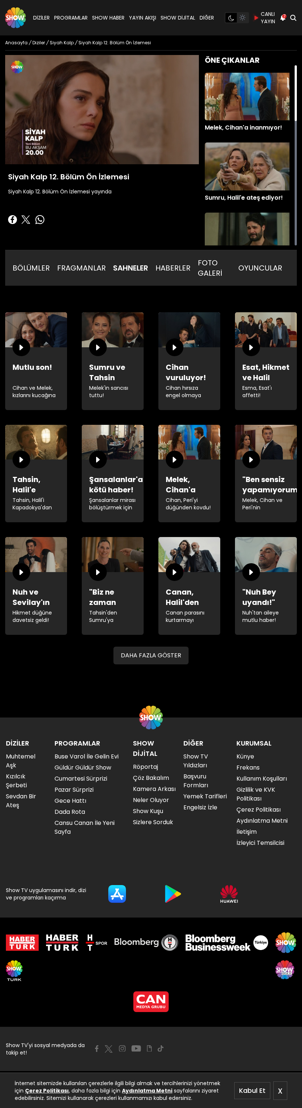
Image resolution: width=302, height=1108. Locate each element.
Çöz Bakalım (151, 778)
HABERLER (172, 268)
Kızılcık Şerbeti (16, 780)
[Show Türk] (14, 970)
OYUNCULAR (260, 268)
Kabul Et (252, 1090)
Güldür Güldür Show (83, 767)
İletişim (246, 831)
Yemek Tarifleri (205, 796)
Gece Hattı (70, 800)
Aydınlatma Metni (147, 1090)
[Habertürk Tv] (62, 943)
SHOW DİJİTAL (178, 17)
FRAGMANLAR (81, 268)
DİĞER (207, 17)
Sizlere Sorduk (153, 822)
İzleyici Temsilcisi (260, 843)
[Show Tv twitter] (108, 1049)
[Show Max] (285, 970)
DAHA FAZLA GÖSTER (151, 655)
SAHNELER (130, 268)
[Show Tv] (15, 17)
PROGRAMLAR (71, 17)
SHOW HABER (108, 17)
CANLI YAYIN (268, 17)
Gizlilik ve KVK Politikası (255, 794)
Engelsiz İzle (200, 807)
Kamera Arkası (154, 789)
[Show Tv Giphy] (149, 1048)
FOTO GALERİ (210, 268)
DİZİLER (41, 17)
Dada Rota (70, 812)
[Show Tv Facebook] (96, 1048)
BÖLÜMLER (31, 268)
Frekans (248, 767)
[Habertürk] (22, 943)
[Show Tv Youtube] (136, 1048)
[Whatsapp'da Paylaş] (40, 219)
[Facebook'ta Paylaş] (12, 219)
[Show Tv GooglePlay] (173, 894)
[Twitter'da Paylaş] (25, 219)
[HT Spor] (96, 943)
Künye (245, 756)
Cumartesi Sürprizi (81, 778)
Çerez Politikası (47, 1090)
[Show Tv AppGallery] (229, 894)
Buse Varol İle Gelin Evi (87, 756)
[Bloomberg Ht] (146, 943)
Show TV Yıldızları (195, 761)
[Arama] (293, 17)
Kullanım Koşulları (261, 778)
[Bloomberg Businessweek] (227, 943)
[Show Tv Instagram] (122, 1048)
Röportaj (145, 767)
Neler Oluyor (151, 800)
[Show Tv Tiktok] (161, 1048)
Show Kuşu (148, 811)
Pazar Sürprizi (74, 789)
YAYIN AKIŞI (142, 17)
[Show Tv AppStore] (117, 894)
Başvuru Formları (195, 780)
